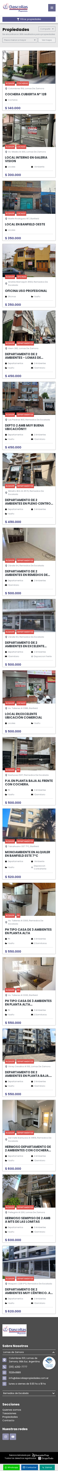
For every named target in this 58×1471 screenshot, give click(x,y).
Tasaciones (9, 1413)
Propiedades (10, 1417)
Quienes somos (11, 1409)
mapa (48, 40)
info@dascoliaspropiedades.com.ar (28, 1378)
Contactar (31, 1467)
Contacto (8, 1420)
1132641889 (15, 1372)
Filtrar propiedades (30, 19)
